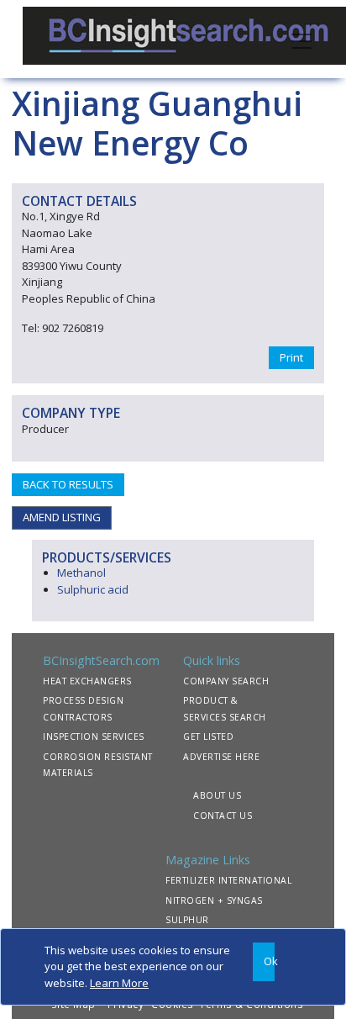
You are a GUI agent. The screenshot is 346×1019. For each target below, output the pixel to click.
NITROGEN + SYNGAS (214, 900)
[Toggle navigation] (301, 39)
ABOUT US (217, 795)
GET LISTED (208, 736)
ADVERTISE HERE (221, 757)
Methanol (81, 572)
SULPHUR (187, 920)
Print (291, 357)
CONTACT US (222, 815)
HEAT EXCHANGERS (87, 681)
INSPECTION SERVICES (93, 736)
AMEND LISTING (62, 517)
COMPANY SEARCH (226, 681)
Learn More (119, 982)
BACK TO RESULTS (68, 484)
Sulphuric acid (92, 589)
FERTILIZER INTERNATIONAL (228, 880)
